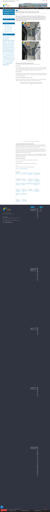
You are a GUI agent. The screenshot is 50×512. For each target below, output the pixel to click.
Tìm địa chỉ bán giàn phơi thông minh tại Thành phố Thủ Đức (31, 180)
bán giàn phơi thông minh (30, 13)
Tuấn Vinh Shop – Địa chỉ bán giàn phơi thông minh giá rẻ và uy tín (18, 191)
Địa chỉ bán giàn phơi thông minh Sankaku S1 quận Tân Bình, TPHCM (37, 180)
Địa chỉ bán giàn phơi (35, 13)
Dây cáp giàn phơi (7, 37)
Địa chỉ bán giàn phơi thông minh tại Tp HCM (18, 180)
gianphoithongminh (6, 39)
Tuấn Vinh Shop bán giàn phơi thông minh (24, 200)
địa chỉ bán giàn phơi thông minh (41, 13)
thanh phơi (9, 61)
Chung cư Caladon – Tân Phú (8, 26)
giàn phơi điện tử (5, 50)
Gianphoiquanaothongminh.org (6, 38)
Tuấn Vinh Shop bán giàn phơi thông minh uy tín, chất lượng (37, 191)
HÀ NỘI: (22, 510)
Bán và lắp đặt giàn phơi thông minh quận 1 (25, 180)
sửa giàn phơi (4, 59)
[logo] (7, 207)
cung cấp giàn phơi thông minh (9, 36)
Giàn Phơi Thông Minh (23, 13)
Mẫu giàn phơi (12, 57)
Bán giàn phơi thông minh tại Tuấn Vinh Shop (31, 190)
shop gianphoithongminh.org (12, 58)
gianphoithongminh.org (8, 40)
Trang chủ (6, 8)
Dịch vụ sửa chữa (22, 8)
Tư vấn (26, 8)
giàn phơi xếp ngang (5, 49)
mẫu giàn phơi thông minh (5, 58)
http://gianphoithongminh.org (7, 51)
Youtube (40, 210)
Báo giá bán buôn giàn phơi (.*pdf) (8, 17)
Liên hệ (37, 8)
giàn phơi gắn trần (8, 41)
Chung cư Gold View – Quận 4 (8, 30)
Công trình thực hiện (32, 8)
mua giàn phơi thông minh (7, 57)
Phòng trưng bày (6, 21)
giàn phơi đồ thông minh (10, 50)
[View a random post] (46, 8)
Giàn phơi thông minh (15, 8)
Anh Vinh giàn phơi (5, 35)
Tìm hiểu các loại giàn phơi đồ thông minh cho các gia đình (25, 191)
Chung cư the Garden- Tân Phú (8, 25)
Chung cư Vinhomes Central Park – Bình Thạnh (8, 32)
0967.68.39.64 (26, 510)
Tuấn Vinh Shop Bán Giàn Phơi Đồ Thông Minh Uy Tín (18, 201)
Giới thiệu (10, 8)
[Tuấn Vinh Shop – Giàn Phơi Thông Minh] (3, 8)
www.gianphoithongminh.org (9, 222)
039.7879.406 (14, 510)
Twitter (40, 211)
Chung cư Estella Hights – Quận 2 (8, 27)
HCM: (10, 510)
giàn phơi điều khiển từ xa (11, 49)
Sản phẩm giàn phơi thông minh (10, 59)
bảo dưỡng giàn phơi (9, 35)
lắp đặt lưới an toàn (7, 56)
